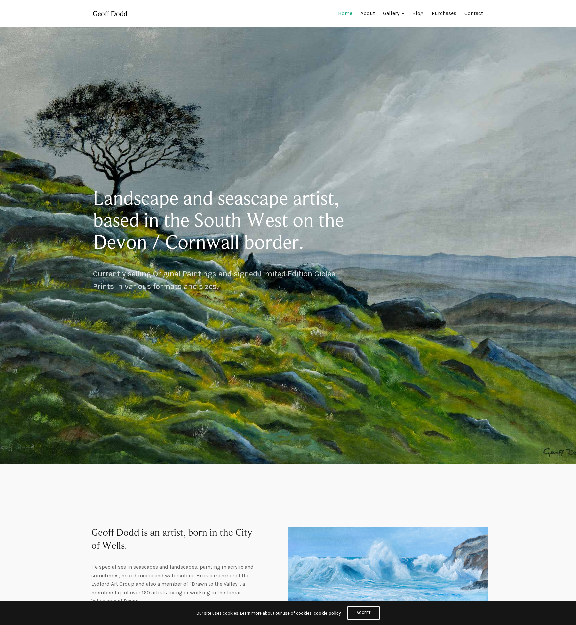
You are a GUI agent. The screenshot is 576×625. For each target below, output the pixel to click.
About (367, 13)
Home (345, 13)
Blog (418, 13)
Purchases (444, 13)
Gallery (391, 13)
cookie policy (327, 613)
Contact (473, 13)
